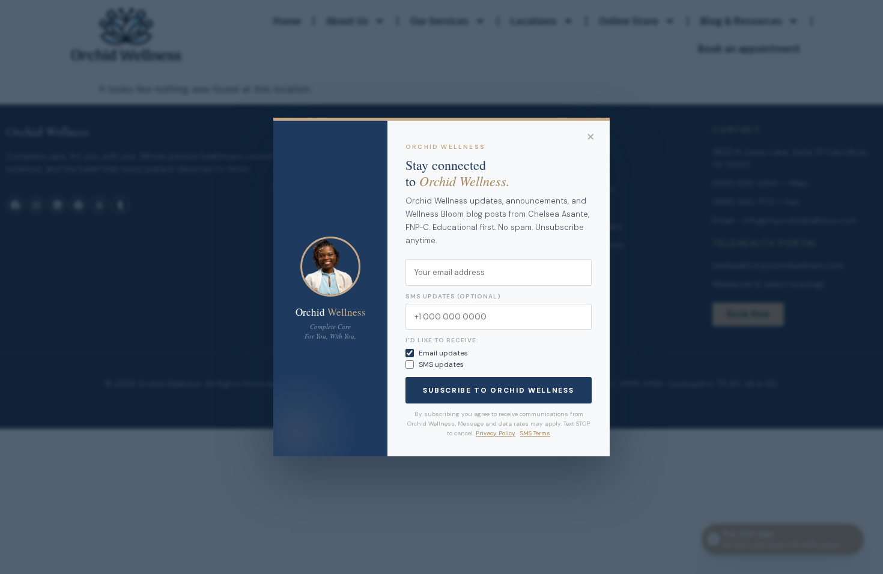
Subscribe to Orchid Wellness (498, 390)
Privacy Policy (495, 433)
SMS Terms (535, 433)
